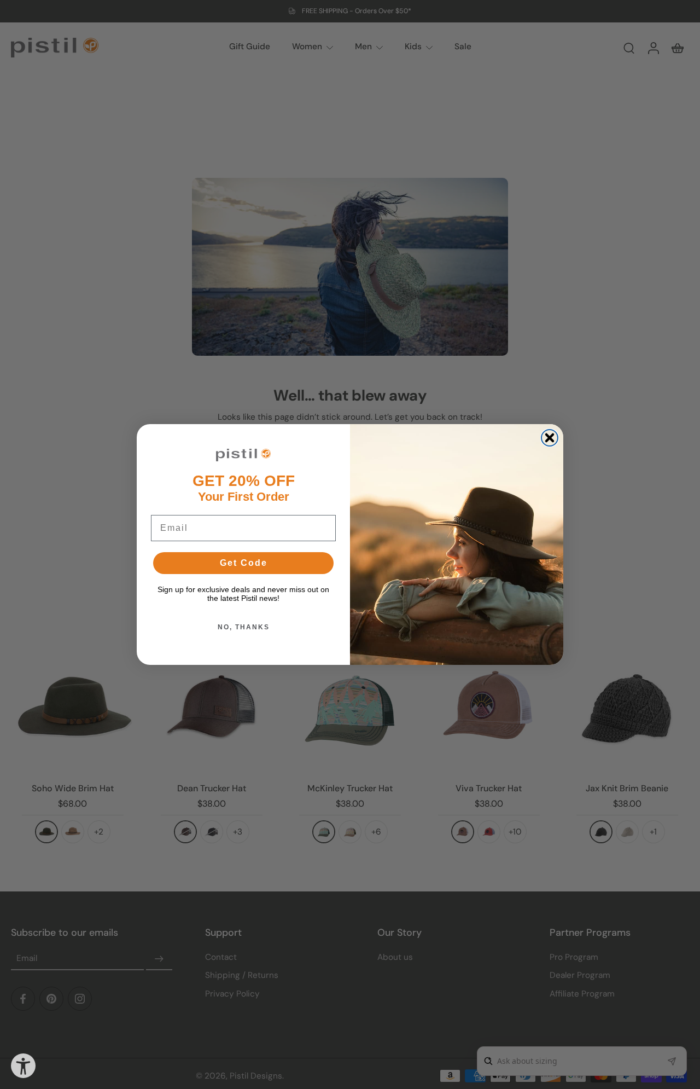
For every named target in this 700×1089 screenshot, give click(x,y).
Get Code (243, 562)
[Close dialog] (549, 438)
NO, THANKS (244, 627)
